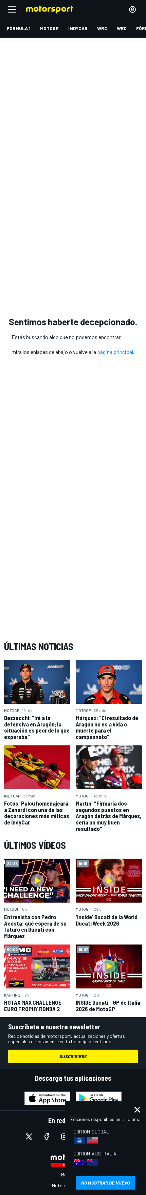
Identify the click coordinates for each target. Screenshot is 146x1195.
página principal (115, 352)
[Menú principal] (12, 9)
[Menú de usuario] (132, 9)
